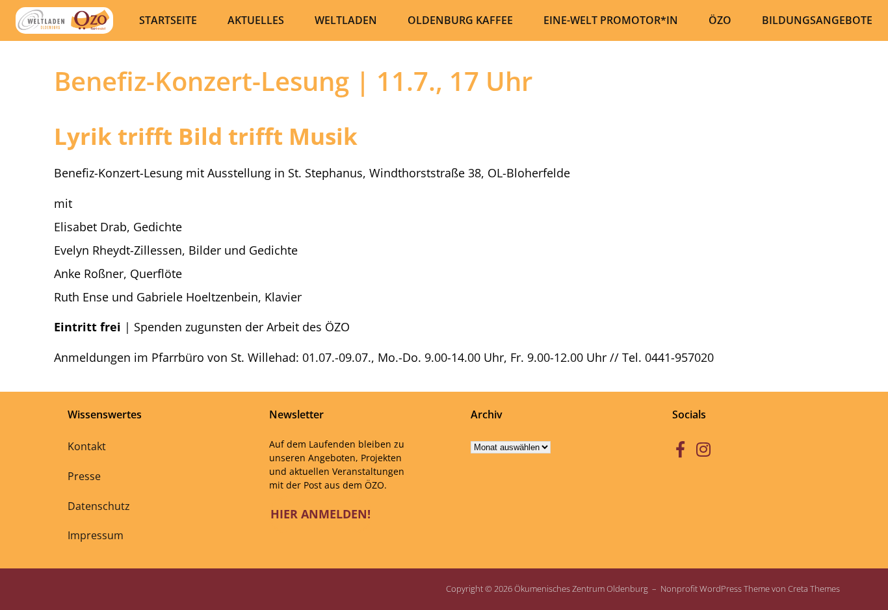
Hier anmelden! (320, 514)
